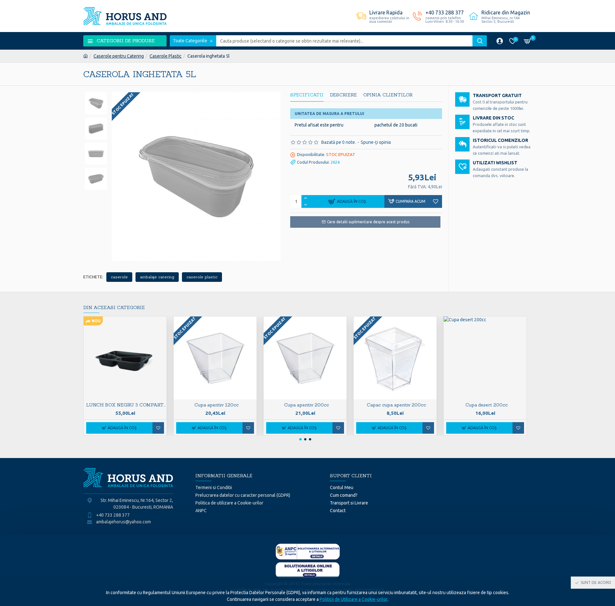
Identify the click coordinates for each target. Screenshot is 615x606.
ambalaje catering (157, 276)
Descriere (343, 95)
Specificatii (307, 95)
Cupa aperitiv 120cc (216, 405)
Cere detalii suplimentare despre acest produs (368, 222)
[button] (300, 439)
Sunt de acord (596, 582)
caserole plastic (201, 276)
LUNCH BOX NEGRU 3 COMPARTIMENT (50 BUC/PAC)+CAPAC (126, 405)
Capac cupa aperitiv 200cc (396, 405)
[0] (528, 40)
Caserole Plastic (166, 56)
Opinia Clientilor (388, 95)
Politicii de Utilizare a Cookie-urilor (354, 599)
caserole (119, 276)
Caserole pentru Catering (119, 56)
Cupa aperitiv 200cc (306, 405)
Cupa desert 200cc (486, 405)
